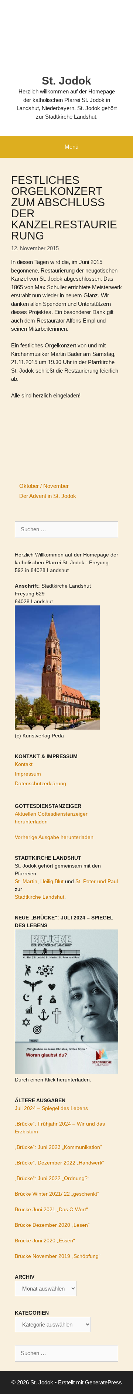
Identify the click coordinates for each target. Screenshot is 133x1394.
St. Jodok (66, 81)
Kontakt (24, 764)
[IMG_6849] (39, 436)
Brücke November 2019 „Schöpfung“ (57, 1256)
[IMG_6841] (39, 416)
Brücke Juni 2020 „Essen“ (45, 1240)
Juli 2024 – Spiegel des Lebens (51, 1108)
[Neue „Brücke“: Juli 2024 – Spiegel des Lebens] (66, 1072)
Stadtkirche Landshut (39, 897)
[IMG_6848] (94, 416)
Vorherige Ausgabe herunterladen (54, 837)
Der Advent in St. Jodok (47, 496)
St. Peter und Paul (96, 881)
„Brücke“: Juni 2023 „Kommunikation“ (58, 1147)
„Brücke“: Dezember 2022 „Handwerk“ (59, 1163)
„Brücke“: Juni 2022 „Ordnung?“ (52, 1178)
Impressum (28, 774)
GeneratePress (103, 1382)
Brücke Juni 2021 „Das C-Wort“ (51, 1209)
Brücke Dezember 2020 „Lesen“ (52, 1225)
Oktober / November (44, 486)
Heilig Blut (52, 881)
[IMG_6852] (94, 436)
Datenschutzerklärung (40, 783)
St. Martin (26, 881)
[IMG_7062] (39, 456)
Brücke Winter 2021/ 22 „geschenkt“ (57, 1194)
